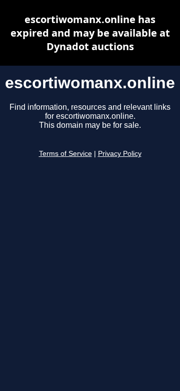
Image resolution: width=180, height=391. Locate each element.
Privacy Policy (120, 153)
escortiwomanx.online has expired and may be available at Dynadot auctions (90, 33)
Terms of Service (65, 153)
